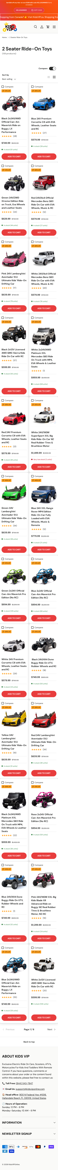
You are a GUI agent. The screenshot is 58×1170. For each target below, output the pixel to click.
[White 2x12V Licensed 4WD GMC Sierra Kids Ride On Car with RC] (43, 963)
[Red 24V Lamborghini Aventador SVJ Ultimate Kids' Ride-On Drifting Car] (43, 718)
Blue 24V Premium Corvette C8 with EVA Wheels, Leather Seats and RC (43, 123)
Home (4, 37)
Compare (43, 68)
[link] (11, 1029)
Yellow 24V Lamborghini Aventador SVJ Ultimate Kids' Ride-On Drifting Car (14, 742)
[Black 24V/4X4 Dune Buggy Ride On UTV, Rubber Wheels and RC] (43, 643)
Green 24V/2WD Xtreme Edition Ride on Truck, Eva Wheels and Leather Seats (13, 202)
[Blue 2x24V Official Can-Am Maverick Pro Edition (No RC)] (43, 574)
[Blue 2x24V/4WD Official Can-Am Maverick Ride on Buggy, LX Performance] (14, 963)
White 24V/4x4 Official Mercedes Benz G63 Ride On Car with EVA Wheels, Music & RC (43, 278)
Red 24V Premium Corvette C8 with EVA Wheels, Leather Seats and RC (14, 437)
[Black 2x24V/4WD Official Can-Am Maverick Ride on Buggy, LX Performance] (14, 102)
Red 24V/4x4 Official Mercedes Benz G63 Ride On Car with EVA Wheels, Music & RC (42, 202)
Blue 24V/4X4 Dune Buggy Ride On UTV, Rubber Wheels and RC (12, 902)
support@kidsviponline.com (30, 1089)
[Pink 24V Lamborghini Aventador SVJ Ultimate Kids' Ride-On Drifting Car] (14, 257)
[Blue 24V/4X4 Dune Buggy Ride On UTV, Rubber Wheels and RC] (14, 880)
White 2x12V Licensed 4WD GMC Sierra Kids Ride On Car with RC (43, 983)
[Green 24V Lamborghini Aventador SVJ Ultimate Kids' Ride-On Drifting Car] (14, 491)
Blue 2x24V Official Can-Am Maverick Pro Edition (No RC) (43, 594)
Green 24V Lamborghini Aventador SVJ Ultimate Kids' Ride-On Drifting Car (14, 515)
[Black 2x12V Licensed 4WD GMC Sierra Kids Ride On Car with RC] (14, 333)
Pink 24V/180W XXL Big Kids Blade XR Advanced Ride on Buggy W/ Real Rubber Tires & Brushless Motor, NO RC (43, 905)
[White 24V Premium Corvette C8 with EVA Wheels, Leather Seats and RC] (14, 642)
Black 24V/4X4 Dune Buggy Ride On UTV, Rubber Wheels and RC (43, 663)
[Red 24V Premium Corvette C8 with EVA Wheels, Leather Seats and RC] (14, 415)
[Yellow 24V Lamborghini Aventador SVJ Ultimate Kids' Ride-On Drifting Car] (14, 718)
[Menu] (54, 27)
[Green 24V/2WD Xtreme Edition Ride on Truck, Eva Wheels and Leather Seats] (14, 181)
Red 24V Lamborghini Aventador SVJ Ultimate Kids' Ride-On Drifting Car (43, 740)
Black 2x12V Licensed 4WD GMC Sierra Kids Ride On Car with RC (13, 353)
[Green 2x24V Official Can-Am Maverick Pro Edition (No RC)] (14, 574)
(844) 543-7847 (24, 1083)
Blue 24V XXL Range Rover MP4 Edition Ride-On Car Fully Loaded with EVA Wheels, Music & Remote (42, 517)
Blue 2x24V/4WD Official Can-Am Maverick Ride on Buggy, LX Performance (11, 986)
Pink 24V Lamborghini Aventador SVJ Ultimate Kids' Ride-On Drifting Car (14, 278)
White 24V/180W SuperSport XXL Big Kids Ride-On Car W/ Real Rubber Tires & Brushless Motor (42, 439)
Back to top (29, 1042)
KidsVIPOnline (14, 1164)
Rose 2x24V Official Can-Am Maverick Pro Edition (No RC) (43, 818)
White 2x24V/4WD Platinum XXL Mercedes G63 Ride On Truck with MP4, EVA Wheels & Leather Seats (43, 358)
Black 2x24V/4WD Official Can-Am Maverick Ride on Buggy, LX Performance (11, 125)
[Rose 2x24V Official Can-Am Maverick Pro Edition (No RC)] (43, 798)
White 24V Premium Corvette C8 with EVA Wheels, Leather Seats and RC (14, 664)
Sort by (5, 75)
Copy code (38, 10)
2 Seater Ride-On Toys (18, 37)
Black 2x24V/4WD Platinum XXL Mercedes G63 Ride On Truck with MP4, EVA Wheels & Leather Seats (14, 823)
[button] (48, 27)
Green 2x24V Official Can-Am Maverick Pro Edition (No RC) (14, 594)
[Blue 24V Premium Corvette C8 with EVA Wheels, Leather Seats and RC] (43, 102)
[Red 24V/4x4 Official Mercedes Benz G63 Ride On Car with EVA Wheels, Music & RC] (43, 181)
